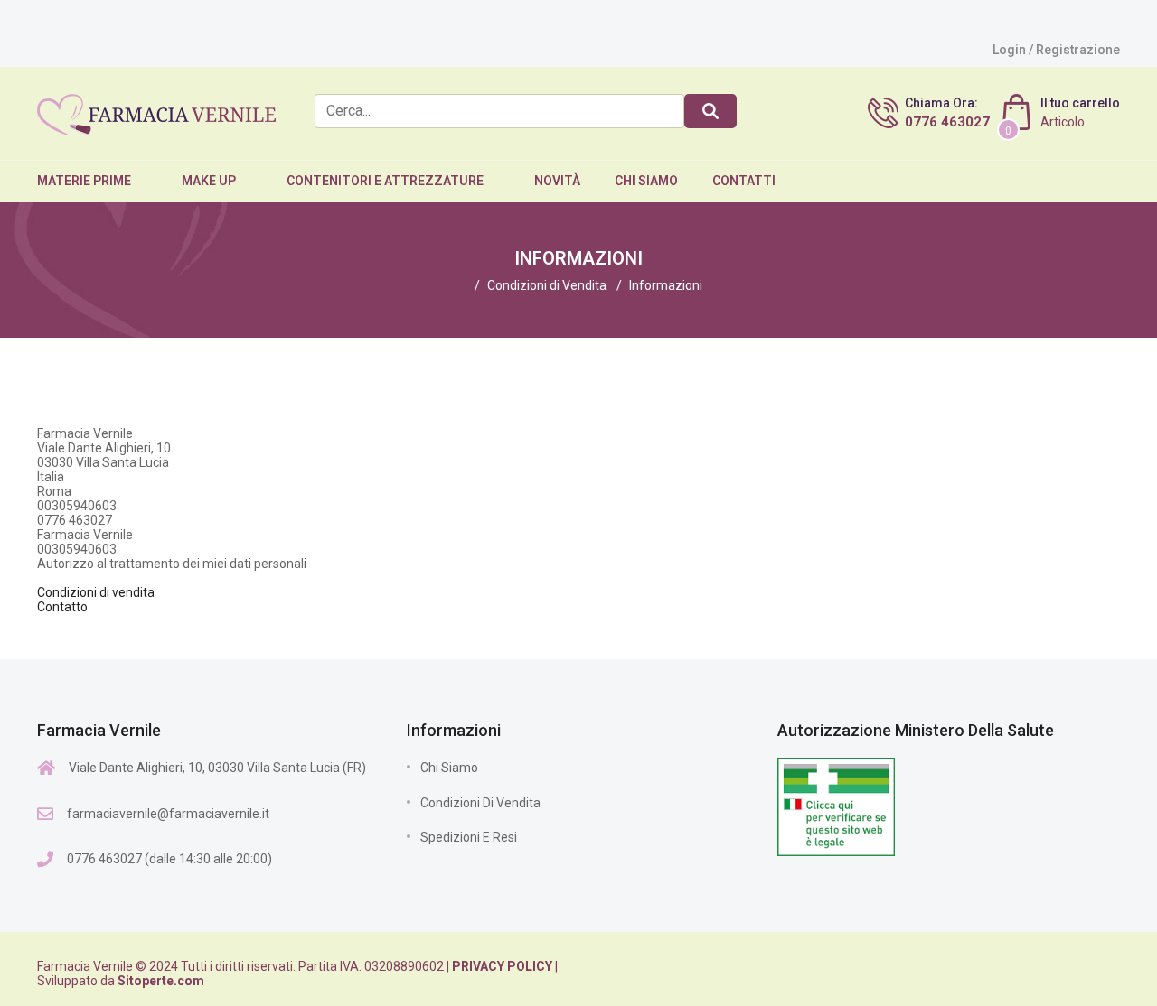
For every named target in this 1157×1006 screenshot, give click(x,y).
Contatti (744, 180)
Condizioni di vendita (96, 592)
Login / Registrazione (1056, 49)
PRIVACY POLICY (502, 966)
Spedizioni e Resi (468, 837)
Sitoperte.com (161, 980)
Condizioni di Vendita (480, 803)
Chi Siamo (646, 180)
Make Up (209, 180)
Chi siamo (449, 767)
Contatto (62, 607)
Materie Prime (84, 180)
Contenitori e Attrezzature (385, 180)
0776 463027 (947, 122)
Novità (557, 180)
